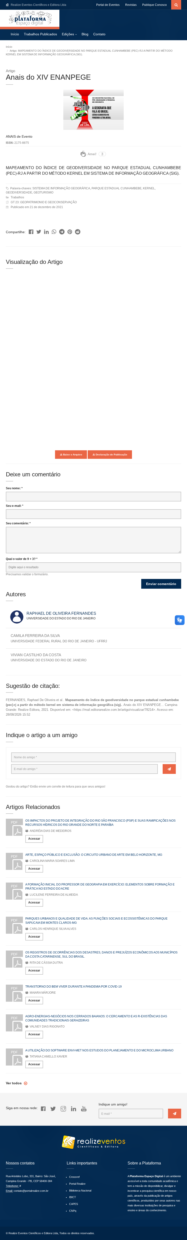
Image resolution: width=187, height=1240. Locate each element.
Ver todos (14, 1083)
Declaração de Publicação (111, 454)
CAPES (73, 1203)
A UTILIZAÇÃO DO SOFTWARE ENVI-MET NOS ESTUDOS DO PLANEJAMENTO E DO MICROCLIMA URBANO (99, 1050)
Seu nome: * (14, 488)
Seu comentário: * (18, 523)
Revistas (131, 5)
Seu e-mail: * (14, 506)
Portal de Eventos (108, 5)
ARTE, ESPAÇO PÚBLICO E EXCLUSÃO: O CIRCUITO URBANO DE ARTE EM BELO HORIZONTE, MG (93, 854)
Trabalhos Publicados (40, 34)
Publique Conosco (154, 5)
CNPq (72, 1210)
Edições (68, 34)
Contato (99, 34)
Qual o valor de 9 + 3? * (21, 559)
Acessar (34, 838)
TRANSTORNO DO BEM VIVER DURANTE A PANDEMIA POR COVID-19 (73, 986)
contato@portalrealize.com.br (31, 1190)
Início (15, 34)
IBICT (72, 1197)
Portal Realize (77, 1183)
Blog (85, 34)
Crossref (74, 1176)
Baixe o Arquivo (72, 454)
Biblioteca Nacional (80, 1190)
